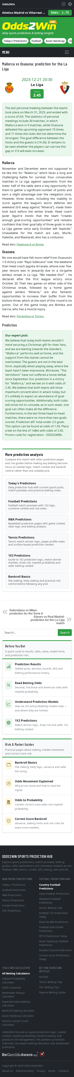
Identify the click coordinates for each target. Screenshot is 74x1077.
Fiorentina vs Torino (30, 316)
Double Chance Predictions (55, 950)
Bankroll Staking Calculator (18, 1010)
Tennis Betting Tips (50, 982)
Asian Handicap (55, 41)
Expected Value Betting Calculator (16, 1003)
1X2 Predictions (34, 560)
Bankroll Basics (34, 580)
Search (65, 633)
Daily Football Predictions (54, 893)
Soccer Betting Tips (50, 907)
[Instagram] (63, 4)
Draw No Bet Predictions (53, 922)
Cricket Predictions (13, 905)
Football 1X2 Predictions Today (53, 914)
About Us (7, 1071)
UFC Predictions (11, 910)
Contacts (63, 1071)
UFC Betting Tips (49, 987)
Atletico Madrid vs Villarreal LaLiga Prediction (23, 13)
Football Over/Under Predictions (51, 929)
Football (36, 41)
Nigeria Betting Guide (52, 992)
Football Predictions (32, 504)
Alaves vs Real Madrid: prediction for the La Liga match (48, 620)
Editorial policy (25, 1071)
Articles (43, 976)
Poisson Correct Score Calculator (15, 1022)
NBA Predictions (37, 522)
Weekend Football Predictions (50, 900)
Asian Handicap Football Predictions (53, 943)
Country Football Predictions (49, 886)
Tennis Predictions (36, 540)
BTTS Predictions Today (53, 936)
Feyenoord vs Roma (30, 244)
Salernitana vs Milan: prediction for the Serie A (26, 612)
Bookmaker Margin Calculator (13, 994)
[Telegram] (70, 4)
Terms (51, 1071)
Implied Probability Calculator (13, 980)
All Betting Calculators (16, 973)
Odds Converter (11, 987)
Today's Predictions (15, 41)
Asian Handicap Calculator (18, 1015)
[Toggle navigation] (67, 52)
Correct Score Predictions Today (54, 957)
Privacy (41, 1071)
